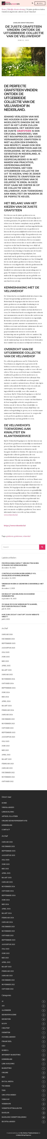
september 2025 (8, 643)
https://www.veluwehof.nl (15, 526)
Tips (3, 1090)
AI (2, 1001)
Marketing (7, 1068)
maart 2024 (7, 706)
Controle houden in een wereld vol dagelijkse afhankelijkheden (19, 574)
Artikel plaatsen (10, 816)
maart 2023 (6, 759)
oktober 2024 (8, 683)
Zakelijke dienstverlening (16, 9)
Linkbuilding (8, 812)
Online (5, 1073)
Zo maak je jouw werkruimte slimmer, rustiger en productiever (19, 605)
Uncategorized (9, 1095)
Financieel (7, 1041)
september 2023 (8, 732)
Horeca (5, 1050)
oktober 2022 (7, 781)
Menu (40, 3)
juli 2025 (5, 652)
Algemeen (6, 1010)
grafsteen (24, 131)
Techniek (6, 1086)
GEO (3, 1046)
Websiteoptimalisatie (12, 1108)
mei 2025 (5, 661)
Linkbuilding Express (23, 1135)
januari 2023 (7, 768)
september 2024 (8, 688)
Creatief (6, 1028)
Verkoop (5, 1099)
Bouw (4, 1024)
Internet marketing (11, 1055)
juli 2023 (5, 741)
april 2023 (6, 755)
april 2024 (6, 701)
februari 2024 (8, 710)
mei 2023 (5, 750)
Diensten (6, 1032)
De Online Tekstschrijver (29, 1133)
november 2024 (8, 679)
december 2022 (8, 772)
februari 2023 (8, 764)
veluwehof (26, 536)
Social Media (7, 1081)
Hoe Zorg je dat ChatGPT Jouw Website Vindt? (20, 616)
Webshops (6, 1104)
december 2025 (8, 639)
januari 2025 (7, 674)
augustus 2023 (8, 737)
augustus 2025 (8, 648)
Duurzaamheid (9, 1037)
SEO (3, 1077)
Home (4, 9)
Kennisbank (7, 825)
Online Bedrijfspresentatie (14, 821)
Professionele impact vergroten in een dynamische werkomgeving (20, 564)
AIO (3, 1006)
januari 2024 (7, 715)
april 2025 (6, 666)
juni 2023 (5, 746)
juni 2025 (6, 657)
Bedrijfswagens (9, 1015)
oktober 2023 (7, 728)
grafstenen (18, 536)
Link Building (8, 1064)
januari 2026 (7, 634)
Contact (6, 830)
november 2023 (8, 723)
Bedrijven (6, 1019)
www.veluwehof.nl (10, 515)
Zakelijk (5, 1113)
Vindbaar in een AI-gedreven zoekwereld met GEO (23, 585)
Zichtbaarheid (8, 1121)
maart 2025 (7, 670)
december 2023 (8, 719)
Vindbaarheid (8, 807)
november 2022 (8, 777)
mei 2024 (5, 697)
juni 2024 (6, 692)
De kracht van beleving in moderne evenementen (18, 595)
